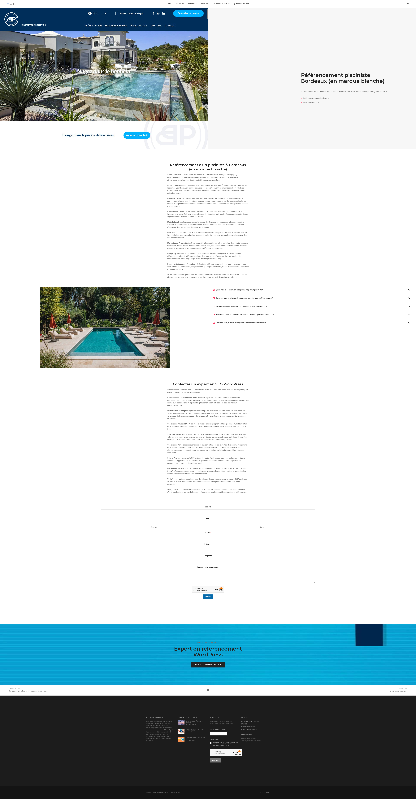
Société (208, 507)
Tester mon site (242, 4)
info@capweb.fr (250, 726)
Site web (207, 544)
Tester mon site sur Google (208, 665)
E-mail (208, 532)
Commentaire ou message (208, 567)
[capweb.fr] (11, 4)
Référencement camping (398, 691)
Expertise (180, 4)
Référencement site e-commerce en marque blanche (28, 691)
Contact (204, 4)
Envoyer (208, 597)
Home (169, 4)
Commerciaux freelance (248, 738)
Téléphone (208, 556)
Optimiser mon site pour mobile (195, 729)
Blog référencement (221, 4)
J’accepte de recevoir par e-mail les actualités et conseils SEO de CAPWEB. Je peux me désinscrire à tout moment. (225, 744)
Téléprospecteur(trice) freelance (251, 741)
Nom (262, 527)
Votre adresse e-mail (218, 729)
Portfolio (192, 4)
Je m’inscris (215, 760)
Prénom (154, 527)
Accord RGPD (215, 739)
